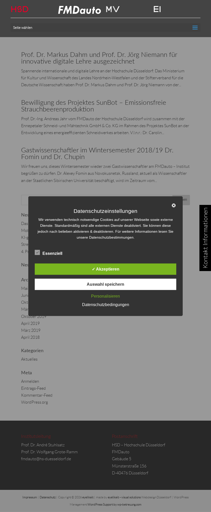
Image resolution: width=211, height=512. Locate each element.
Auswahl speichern (105, 284)
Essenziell (52, 253)
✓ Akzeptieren (105, 269)
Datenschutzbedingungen (105, 304)
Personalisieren (105, 296)
